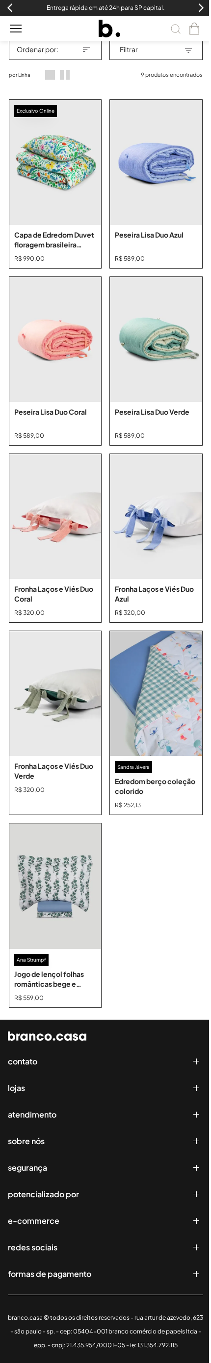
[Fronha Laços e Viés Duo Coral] (55, 516)
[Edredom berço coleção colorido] (156, 693)
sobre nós (26, 1141)
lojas (16, 1088)
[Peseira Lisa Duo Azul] (156, 162)
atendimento (32, 1114)
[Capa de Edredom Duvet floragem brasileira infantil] (55, 162)
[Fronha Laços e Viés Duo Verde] (55, 693)
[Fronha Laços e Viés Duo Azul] (156, 516)
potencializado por (43, 1194)
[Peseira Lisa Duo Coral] (55, 339)
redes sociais (32, 1247)
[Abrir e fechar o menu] (16, 28)
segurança (27, 1167)
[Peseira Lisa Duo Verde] (156, 339)
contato (22, 1061)
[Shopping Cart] (194, 28)
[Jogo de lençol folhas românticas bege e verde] (55, 885)
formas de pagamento (49, 1274)
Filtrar (129, 49)
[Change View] (50, 75)
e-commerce (33, 1220)
